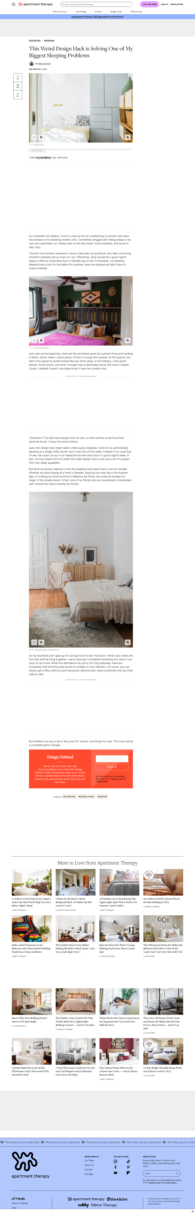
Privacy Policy (102, 781)
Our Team (89, 1160)
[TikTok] (128, 1161)
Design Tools (116, 11)
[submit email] (177, 1173)
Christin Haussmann (41, 347)
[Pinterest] (128, 1167)
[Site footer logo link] (46, 1164)
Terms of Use (116, 779)
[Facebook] (115, 1167)
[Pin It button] (41, 137)
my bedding (43, 157)
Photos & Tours (60, 11)
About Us (89, 1165)
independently (37, 149)
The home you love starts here (50, 1142)
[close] (193, 1211)
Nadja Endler (39, 144)
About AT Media (20, 1203)
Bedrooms (49, 40)
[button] (128, 137)
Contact (89, 1169)
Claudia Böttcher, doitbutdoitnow (46, 649)
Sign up (112, 767)
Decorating (81, 11)
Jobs (14, 1207)
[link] (32, 902)
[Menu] (13, 4)
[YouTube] (115, 1173)
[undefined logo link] (35, 4)
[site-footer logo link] (18, 1199)
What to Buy (136, 11)
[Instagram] (115, 1161)
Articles (98, 11)
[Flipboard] (128, 1173)
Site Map (89, 1174)
